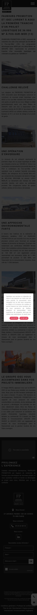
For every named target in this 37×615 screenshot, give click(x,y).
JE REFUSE (23, 318)
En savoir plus (26, 314)
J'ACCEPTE (14, 318)
